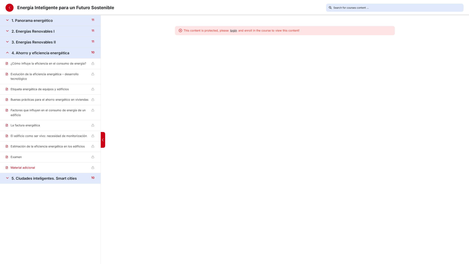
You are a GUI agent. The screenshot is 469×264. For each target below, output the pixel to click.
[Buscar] (330, 8)
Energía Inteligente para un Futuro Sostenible (65, 7)
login (233, 30)
